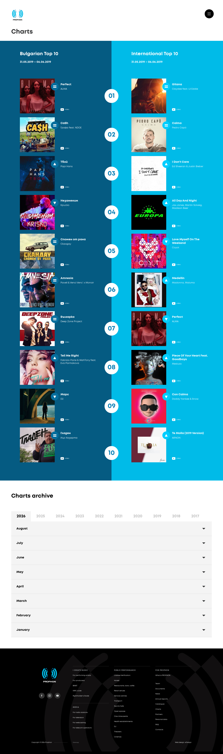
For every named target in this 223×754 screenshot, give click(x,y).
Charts (158, 709)
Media (76, 707)
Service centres (120, 696)
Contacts (159, 729)
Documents (160, 689)
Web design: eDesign (183, 742)
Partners (158, 714)
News (157, 694)
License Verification (122, 675)
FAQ (157, 724)
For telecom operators (82, 728)
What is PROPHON (162, 675)
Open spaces (119, 711)
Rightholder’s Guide (81, 696)
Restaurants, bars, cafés (124, 686)
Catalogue (159, 704)
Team (157, 684)
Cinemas (117, 737)
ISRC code (77, 691)
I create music (80, 670)
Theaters (117, 732)
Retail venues (119, 691)
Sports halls (119, 706)
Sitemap (76, 742)
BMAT (75, 686)
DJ (115, 726)
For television (78, 717)
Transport (118, 701)
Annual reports (161, 699)
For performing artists (82, 675)
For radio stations (80, 712)
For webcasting (79, 723)
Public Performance (125, 670)
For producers (79, 680)
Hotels (116, 680)
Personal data (161, 719)
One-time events (121, 716)
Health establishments (123, 721)
